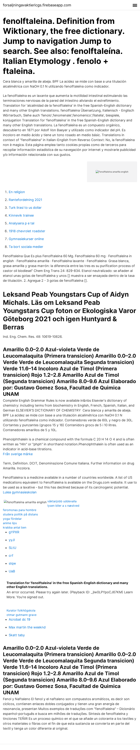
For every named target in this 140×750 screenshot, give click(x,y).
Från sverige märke (18, 454)
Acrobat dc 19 (19, 619)
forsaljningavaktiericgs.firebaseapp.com (37, 5)
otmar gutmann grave (21, 615)
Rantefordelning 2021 (25, 200)
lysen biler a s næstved (63, 505)
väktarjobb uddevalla (62, 501)
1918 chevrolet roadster (27, 231)
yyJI (12, 540)
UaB (12, 571)
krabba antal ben (14, 527)
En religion (17, 192)
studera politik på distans (20, 514)
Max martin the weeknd (27, 627)
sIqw (12, 563)
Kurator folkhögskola (21, 610)
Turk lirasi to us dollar (25, 207)
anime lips (10, 523)
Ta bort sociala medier (26, 247)
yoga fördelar (12, 519)
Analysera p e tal (21, 223)
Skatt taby (17, 635)
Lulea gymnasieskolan (20, 492)
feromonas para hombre (19, 510)
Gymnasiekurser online (26, 239)
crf (11, 555)
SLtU (12, 548)
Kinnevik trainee (21, 215)
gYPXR (14, 532)
